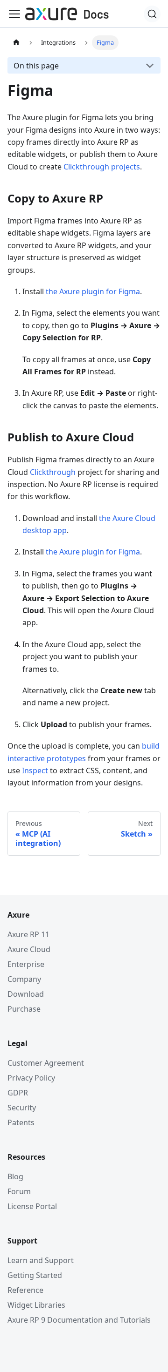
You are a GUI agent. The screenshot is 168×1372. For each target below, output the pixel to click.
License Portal (32, 1206)
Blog (15, 1176)
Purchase (24, 1009)
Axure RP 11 (28, 934)
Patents (21, 1122)
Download (25, 994)
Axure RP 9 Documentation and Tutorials (79, 1320)
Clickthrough (53, 472)
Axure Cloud (28, 949)
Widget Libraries (36, 1305)
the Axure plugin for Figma (93, 291)
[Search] (152, 14)
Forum (19, 1191)
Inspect (35, 770)
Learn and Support (40, 1260)
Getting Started (34, 1275)
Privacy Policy (31, 1078)
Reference (25, 1290)
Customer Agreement (45, 1063)
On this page (36, 66)
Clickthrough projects (101, 167)
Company (24, 979)
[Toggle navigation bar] (14, 14)
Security (21, 1107)
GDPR (17, 1093)
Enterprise (25, 964)
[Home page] (16, 42)
